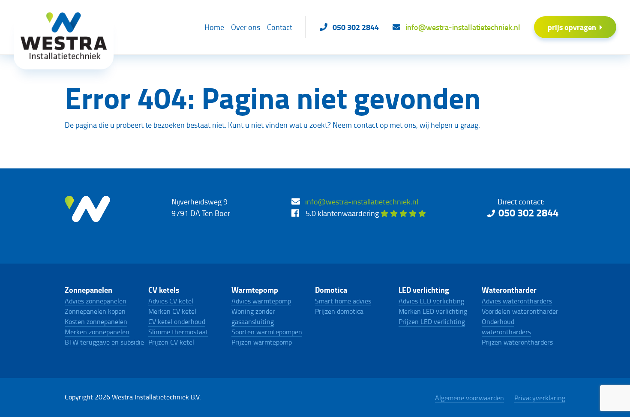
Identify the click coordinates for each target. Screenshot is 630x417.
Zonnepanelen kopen (95, 311)
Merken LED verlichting (433, 311)
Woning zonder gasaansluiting (253, 316)
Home (214, 27)
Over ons (245, 27)
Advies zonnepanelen (95, 301)
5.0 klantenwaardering (343, 213)
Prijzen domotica (339, 311)
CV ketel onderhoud (176, 321)
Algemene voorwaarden (469, 397)
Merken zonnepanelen (97, 331)
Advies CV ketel (170, 301)
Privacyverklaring (539, 397)
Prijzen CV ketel (171, 342)
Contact (279, 27)
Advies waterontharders (517, 301)
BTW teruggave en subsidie (104, 342)
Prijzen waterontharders (517, 342)
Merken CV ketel (172, 311)
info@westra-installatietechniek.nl (361, 201)
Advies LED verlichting (431, 301)
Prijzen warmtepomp (261, 342)
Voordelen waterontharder (520, 311)
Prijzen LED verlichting (432, 321)
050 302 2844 (528, 212)
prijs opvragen (572, 27)
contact (366, 125)
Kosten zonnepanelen (96, 321)
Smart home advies (343, 301)
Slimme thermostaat (178, 331)
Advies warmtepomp (261, 301)
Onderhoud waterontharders (506, 326)
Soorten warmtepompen (266, 331)
